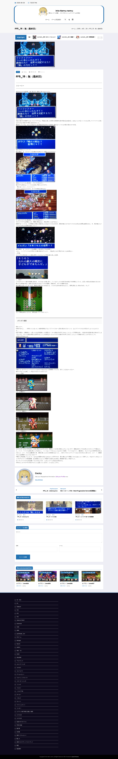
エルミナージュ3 (21, 664)
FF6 (18, 617)
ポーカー (19, 694)
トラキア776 (20, 691)
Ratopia (19, 640)
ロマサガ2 (19, 715)
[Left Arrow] (98, 37)
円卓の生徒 (19, 725)
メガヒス (19, 698)
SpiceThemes (75, 756)
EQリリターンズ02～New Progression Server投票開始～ (78, 491)
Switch (18, 647)
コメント (18, 532)
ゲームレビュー (20, 674)
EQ (17, 603)
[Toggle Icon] (72, 20)
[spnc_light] (69, 20)
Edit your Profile (60, 476)
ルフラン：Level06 (66, 583)
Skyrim (18, 644)
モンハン (19, 701)
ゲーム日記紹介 (56, 20)
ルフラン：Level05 (44, 583)
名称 (17, 545)
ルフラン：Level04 (22, 583)
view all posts (39, 480)
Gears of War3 (20, 620)
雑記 (18, 745)
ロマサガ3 (19, 718)
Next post (63, 488)
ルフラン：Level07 (88, 583)
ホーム (47, 20)
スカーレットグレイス (22, 677)
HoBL (18, 627)
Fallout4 (19, 606)
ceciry (25, 72)
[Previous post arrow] (16, 490)
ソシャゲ (19, 684)
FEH (18, 610)
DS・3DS (19, 600)
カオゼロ (19, 667)
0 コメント (42, 72)
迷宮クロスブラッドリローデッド (25, 742)
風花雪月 (19, 749)
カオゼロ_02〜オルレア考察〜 (86, 37)
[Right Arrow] (101, 37)
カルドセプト (20, 671)
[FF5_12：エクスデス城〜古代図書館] (88, 507)
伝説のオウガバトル (21, 722)
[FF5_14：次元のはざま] (30, 507)
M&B (18, 630)
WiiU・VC (19, 650)
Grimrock (19, 623)
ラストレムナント (21, 705)
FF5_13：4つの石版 (51, 517)
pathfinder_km (21, 634)
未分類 (18, 732)
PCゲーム (19, 637)
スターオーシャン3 (21, 681)
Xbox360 (19, 657)
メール (60, 545)
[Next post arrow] (101, 490)
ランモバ (19, 708)
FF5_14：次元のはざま (50, 491)
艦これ (18, 738)
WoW (18, 654)
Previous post (54, 488)
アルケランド (20, 661)
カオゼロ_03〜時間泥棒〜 (64, 37)
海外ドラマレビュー (21, 735)
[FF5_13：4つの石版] (59, 507)
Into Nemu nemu (64, 10)
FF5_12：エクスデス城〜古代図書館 (85, 517)
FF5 (18, 72)
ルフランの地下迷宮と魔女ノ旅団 (23, 572)
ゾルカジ (19, 688)
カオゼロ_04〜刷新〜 (44, 37)
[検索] (65, 19)
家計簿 (18, 728)
